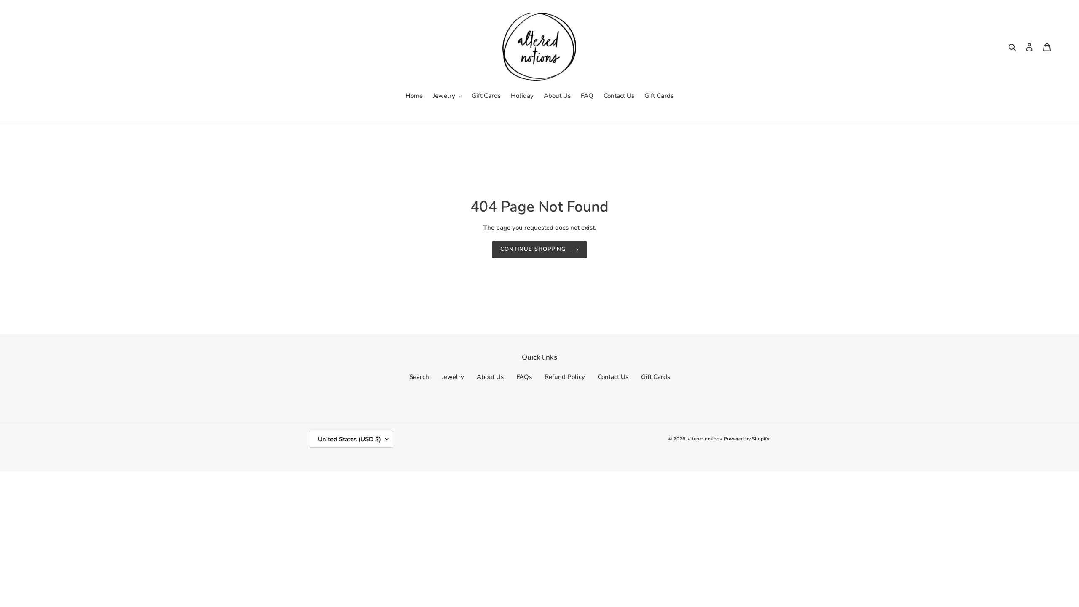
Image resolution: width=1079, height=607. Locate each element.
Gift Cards (655, 377)
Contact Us (613, 377)
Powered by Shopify (746, 438)
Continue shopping (533, 249)
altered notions (705, 438)
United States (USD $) (349, 439)
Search (419, 377)
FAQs (524, 377)
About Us (490, 377)
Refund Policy (565, 377)
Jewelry (453, 377)
